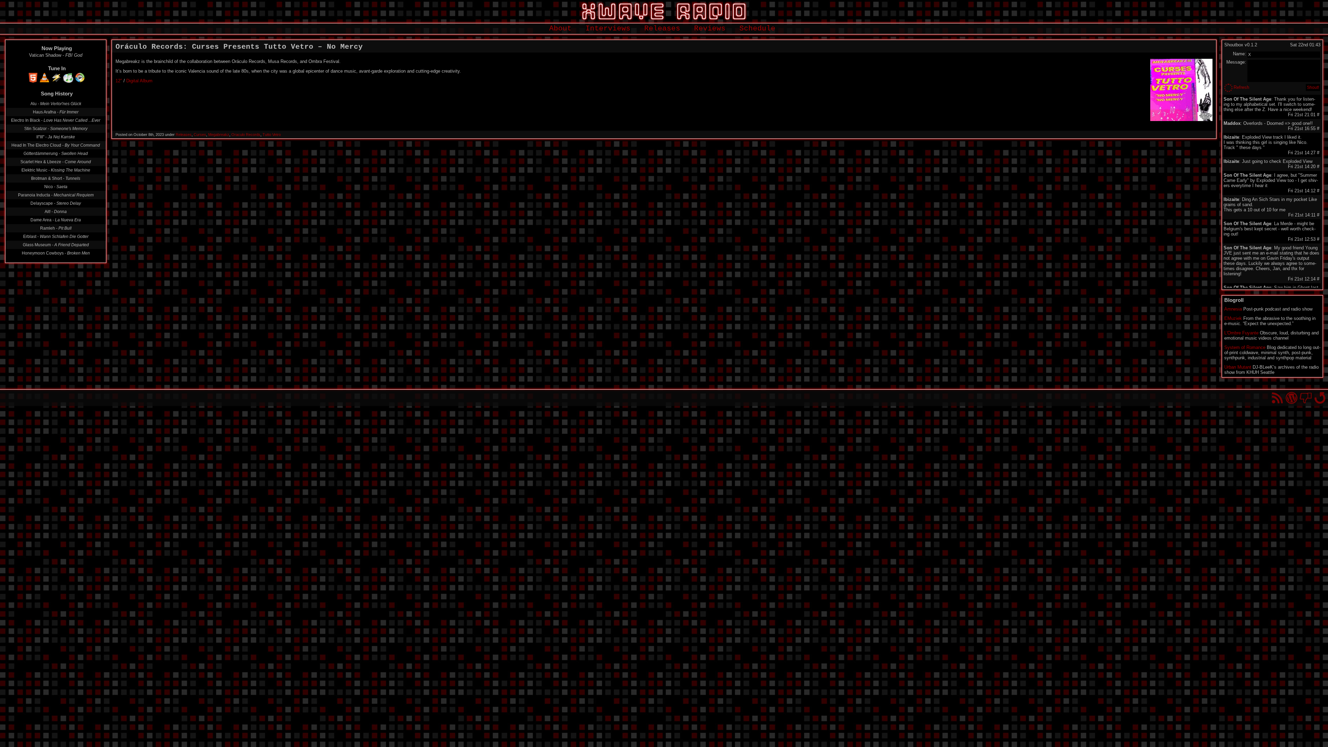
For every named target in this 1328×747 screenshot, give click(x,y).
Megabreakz (218, 134)
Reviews (710, 29)
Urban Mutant (1237, 367)
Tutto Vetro (271, 134)
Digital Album (139, 80)
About (560, 29)
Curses (200, 134)
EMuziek (1233, 318)
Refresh (1241, 87)
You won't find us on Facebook (1306, 398)
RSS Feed (1277, 398)
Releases (662, 29)
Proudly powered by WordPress (1291, 398)
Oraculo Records (245, 134)
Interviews (607, 29)
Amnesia (1233, 309)
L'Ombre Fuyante (1241, 332)
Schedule (757, 29)
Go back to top (1320, 398)
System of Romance (1244, 347)
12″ (119, 80)
